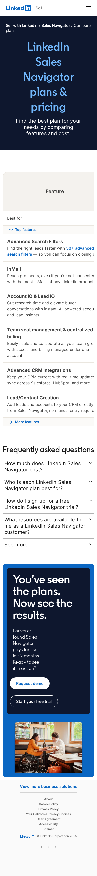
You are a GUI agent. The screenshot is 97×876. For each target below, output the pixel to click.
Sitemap (49, 829)
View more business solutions (48, 786)
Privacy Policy (48, 809)
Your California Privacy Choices (48, 814)
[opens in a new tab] (41, 846)
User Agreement (49, 819)
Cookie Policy (48, 804)
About (48, 799)
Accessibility (48, 824)
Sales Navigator (55, 25)
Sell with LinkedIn (22, 25)
